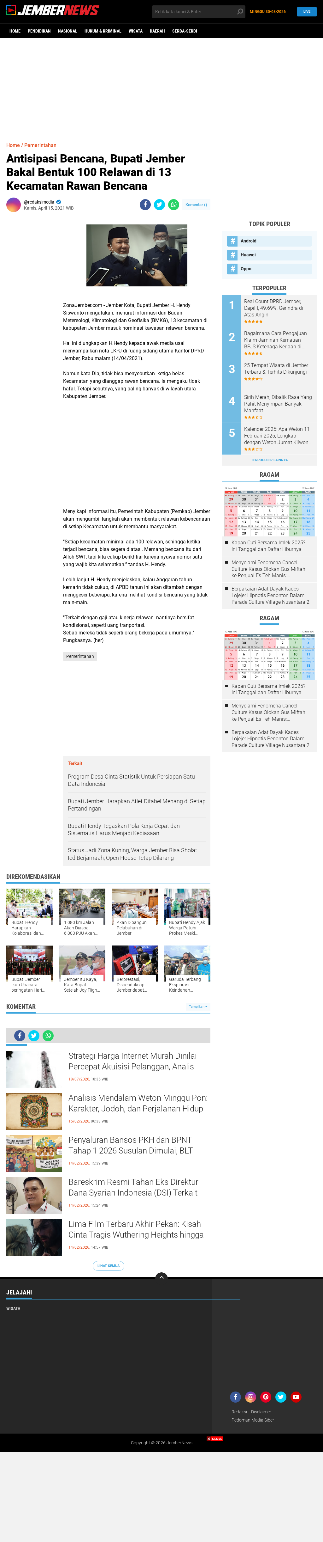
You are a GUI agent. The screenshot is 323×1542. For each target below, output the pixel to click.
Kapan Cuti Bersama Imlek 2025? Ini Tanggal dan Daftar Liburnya (268, 546)
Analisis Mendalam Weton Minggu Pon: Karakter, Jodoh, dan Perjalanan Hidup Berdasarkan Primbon (138, 1108)
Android (248, 240)
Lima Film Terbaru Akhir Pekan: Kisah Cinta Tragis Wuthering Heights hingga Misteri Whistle (136, 1234)
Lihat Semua (108, 1266)
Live (306, 11)
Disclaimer (261, 1411)
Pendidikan (39, 31)
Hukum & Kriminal (103, 31)
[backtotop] (161, 1278)
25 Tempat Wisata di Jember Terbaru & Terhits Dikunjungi (276, 368)
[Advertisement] (161, 87)
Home (15, 31)
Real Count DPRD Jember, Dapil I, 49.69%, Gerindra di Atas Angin (273, 308)
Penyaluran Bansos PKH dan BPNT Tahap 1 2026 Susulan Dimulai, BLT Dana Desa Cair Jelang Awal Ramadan (136, 1150)
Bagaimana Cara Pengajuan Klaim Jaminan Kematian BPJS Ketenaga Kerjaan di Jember (275, 340)
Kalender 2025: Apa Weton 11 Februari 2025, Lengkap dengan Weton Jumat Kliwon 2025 (277, 436)
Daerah (157, 31)
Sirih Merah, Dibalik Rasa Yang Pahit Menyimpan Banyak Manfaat (278, 403)
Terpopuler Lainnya (269, 460)
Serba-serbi (184, 31)
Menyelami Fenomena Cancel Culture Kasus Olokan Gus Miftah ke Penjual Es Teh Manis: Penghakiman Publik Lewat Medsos (268, 569)
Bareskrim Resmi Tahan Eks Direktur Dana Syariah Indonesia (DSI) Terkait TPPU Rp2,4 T (133, 1192)
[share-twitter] (159, 204)
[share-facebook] (145, 204)
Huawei (248, 254)
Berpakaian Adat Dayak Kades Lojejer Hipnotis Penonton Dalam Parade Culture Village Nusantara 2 (270, 595)
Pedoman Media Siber (253, 1420)
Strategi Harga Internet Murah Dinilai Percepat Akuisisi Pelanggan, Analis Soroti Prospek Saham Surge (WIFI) (132, 1066)
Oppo (246, 268)
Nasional (67, 31)
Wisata (136, 31)
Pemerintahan (40, 145)
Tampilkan (197, 1007)
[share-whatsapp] (173, 204)
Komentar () (196, 204)
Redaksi (239, 1411)
